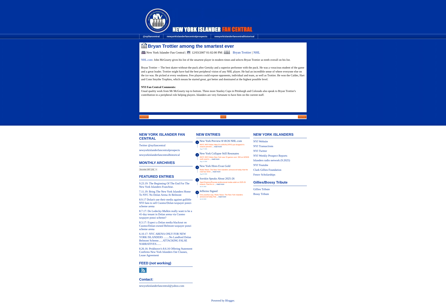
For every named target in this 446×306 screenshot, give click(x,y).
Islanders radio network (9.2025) (271, 160)
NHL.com (146, 59)
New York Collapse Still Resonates (219, 153)
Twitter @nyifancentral (152, 145)
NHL (256, 52)
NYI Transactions (263, 146)
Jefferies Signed (209, 191)
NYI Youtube (260, 165)
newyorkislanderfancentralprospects (187, 36)
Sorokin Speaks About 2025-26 (217, 178)
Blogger (229, 300)
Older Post (302, 117)
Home (223, 117)
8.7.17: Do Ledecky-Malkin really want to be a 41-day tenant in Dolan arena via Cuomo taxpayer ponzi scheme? (165, 214)
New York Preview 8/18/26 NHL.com (221, 140)
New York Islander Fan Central (223, 3)
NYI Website (260, 141)
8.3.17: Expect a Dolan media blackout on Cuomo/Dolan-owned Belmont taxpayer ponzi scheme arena (165, 226)
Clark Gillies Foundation (267, 169)
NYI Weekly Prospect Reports (270, 155)
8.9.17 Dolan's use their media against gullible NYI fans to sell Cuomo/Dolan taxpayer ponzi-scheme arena (165, 203)
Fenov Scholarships (264, 174)
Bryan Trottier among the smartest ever (191, 46)
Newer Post (144, 117)
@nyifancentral (151, 36)
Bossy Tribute (261, 193)
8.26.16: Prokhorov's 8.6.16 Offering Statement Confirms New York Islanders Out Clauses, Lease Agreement (165, 252)
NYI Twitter (260, 150)
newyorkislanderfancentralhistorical (234, 36)
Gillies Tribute (261, 189)
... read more (217, 147)
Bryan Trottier (242, 52)
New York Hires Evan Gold (215, 166)
